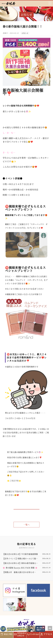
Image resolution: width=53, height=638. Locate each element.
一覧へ (26, 524)
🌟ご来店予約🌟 (14, 480)
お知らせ (25, 33)
